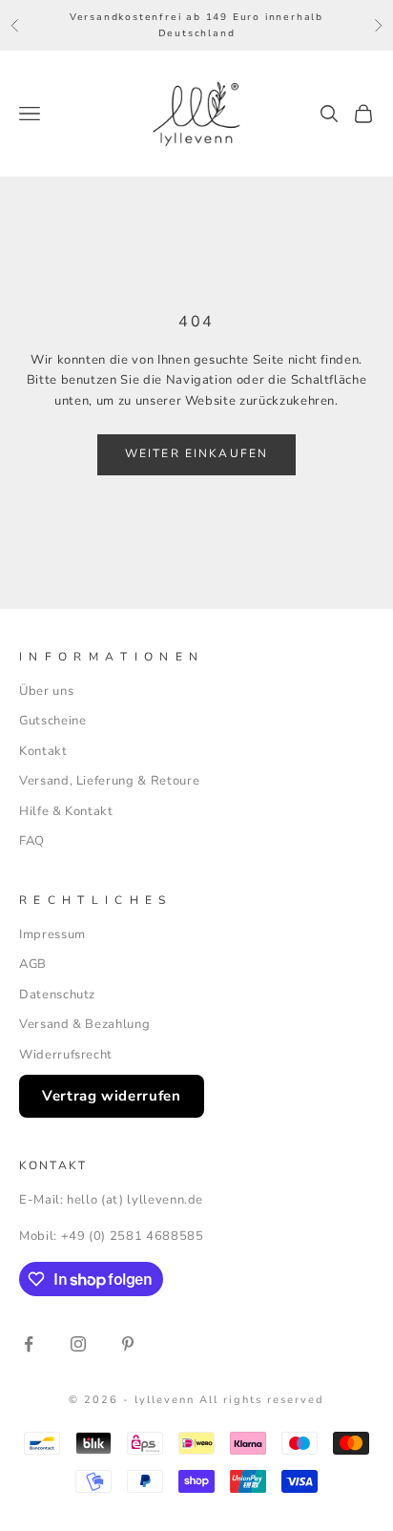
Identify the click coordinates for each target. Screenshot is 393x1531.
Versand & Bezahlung (84, 1024)
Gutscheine (53, 720)
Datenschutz (57, 994)
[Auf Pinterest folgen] (127, 1343)
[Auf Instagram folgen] (78, 1343)
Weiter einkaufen (197, 453)
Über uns (46, 691)
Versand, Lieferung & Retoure (109, 780)
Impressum (52, 934)
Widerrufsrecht (66, 1054)
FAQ (32, 840)
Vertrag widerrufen (111, 1095)
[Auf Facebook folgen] (28, 1343)
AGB (33, 964)
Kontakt (43, 751)
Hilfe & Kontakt (66, 811)
